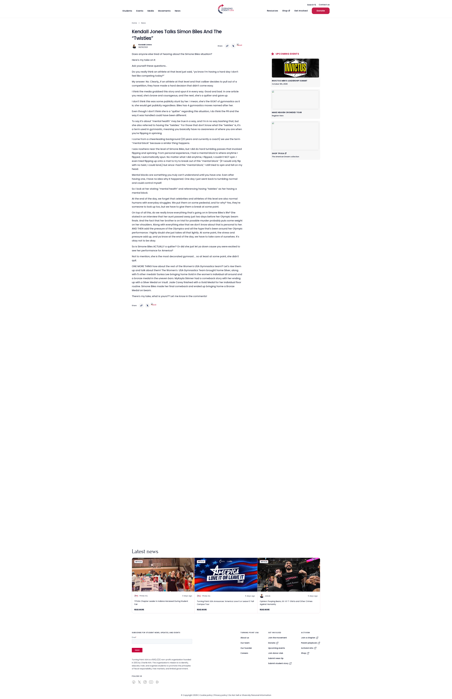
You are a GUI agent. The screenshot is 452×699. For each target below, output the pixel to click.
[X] (233, 46)
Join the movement (277, 637)
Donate (321, 10)
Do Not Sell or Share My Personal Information (250, 695)
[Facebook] (239, 46)
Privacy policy (220, 695)
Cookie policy (205, 695)
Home (134, 23)
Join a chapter (308, 637)
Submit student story (278, 663)
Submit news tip (275, 658)
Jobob (267, 596)
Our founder (246, 648)
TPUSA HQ (143, 596)
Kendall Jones (145, 44)
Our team (245, 643)
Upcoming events (276, 648)
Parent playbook (309, 643)
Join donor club (275, 653)
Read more (139, 609)
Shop (303, 653)
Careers (244, 653)
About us (244, 637)
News (143, 23)
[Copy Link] (227, 46)
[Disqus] (187, 356)
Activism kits (307, 648)
